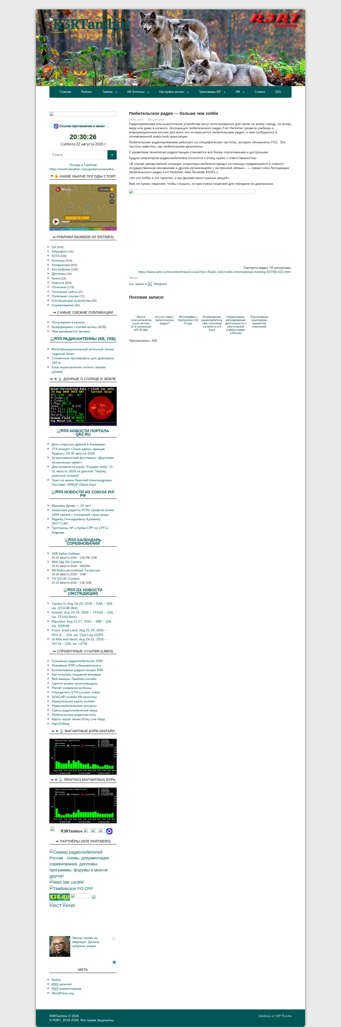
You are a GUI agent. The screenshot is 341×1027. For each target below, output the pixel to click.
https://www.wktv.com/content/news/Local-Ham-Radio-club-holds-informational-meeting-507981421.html (214, 272)
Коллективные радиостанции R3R (77, 670)
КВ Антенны (135, 92)
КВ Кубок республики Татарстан (76, 570)
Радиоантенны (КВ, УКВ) (89, 338)
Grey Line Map (93, 719)
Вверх (133, 277)
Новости (58, 283)
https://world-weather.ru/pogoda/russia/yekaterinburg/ (88, 169)
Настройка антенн (171, 92)
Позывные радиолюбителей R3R (77, 661)
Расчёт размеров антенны (72, 688)
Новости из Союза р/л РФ (89, 494)
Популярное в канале (68, 322)
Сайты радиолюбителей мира (74, 710)
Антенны (58, 260)
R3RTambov (58, 1016)
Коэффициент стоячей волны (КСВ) (79, 327)
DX (54, 247)
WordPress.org (63, 993)
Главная (65, 92)
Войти (56, 980)
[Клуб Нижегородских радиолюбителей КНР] (69, 905)
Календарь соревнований (84, 542)
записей (61, 984)
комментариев (66, 988)
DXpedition (60, 251)
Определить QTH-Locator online (76, 692)
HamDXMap (61, 724)
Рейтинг (86, 92)
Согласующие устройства (71, 300)
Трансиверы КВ (210, 92)
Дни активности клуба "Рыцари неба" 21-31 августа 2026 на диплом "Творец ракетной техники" (83, 471)
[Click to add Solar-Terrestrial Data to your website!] (83, 406)
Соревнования (63, 305)
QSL (278, 92)
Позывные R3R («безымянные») (76, 665)
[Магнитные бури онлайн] (83, 756)
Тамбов (107, 92)
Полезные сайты (64, 292)
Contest (260, 92)
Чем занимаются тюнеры (71, 331)
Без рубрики (156, 119)
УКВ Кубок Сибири (66, 553)
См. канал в (138, 284)
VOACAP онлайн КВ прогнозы (74, 697)
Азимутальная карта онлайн (73, 701)
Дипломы (59, 274)
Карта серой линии (66, 719)
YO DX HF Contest (65, 578)
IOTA (55, 256)
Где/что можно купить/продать (75, 683)
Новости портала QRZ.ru (89, 432)
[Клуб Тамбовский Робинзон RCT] (55, 905)
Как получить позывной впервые (76, 674)
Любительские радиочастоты (74, 715)
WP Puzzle (284, 1016)
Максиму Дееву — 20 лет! (71, 505)
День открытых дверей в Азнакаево (78, 444)
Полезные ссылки (65, 296)
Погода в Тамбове (83, 165)
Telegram (160, 284)
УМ (237, 92)
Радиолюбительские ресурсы (74, 706)
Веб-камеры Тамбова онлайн (74, 679)
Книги (56, 278)
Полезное (59, 287)
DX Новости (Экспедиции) (85, 592)
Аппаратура (61, 265)
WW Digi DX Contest (67, 562)
